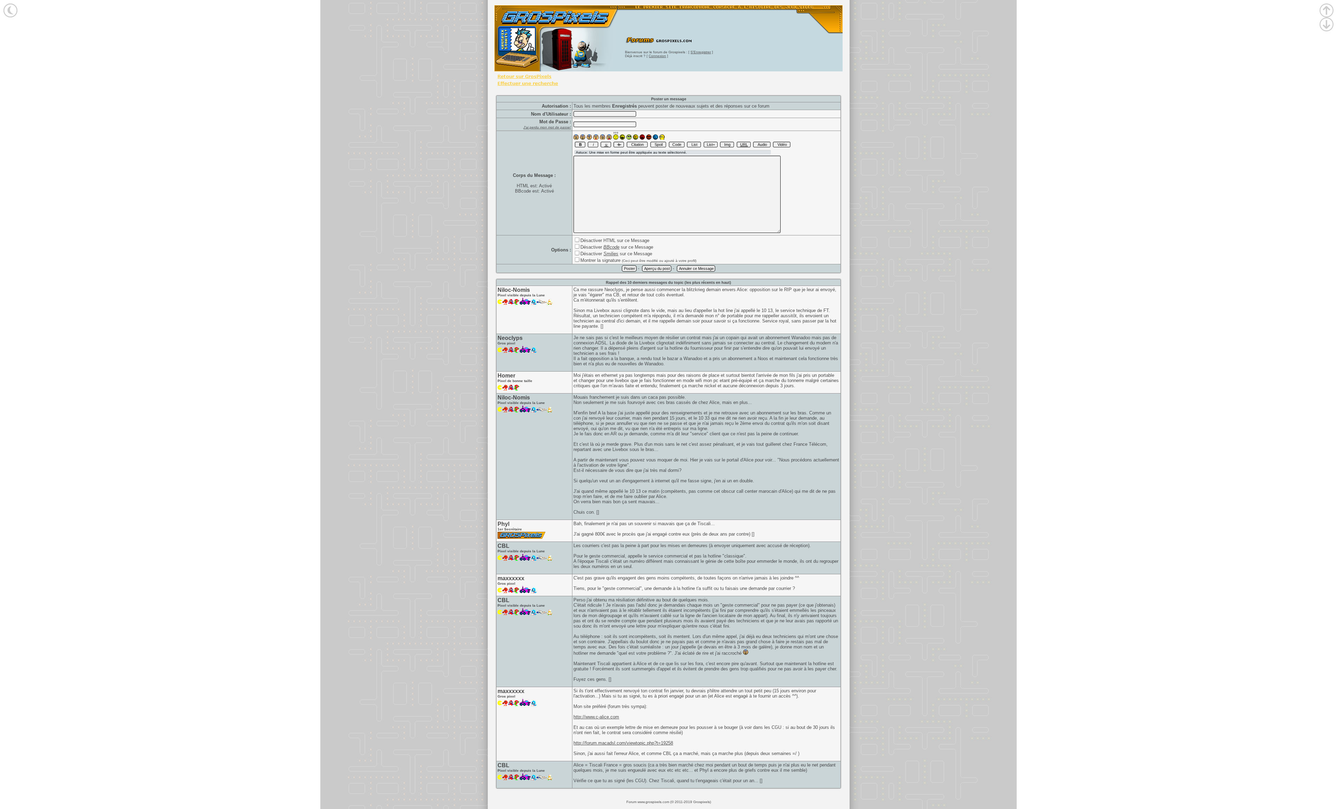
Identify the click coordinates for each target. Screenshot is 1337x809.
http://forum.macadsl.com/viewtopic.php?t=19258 (623, 743)
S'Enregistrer (700, 52)
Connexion (657, 56)
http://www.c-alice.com (596, 716)
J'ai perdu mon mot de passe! (547, 127)
